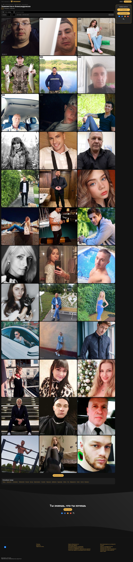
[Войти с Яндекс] (128, 16)
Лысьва (27, 481)
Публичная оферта (72, 545)
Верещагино (73, 481)
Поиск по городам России (106, 546)
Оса (68, 481)
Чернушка (48, 481)
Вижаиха (87, 481)
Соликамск (15, 481)
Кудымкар (59, 481)
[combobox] (8, 12)
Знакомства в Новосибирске (107, 550)
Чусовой (43, 481)
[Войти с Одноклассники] (125, 16)
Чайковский (21, 481)
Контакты (38, 545)
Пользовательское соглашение (75, 546)
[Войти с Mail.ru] (122, 16)
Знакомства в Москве (105, 547)
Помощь (38, 544)
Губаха (64, 481)
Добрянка (54, 481)
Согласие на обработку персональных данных (79, 549)
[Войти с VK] (119, 16)
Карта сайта (103, 551)
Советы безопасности (73, 544)
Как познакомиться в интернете (107, 544)
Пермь (4, 481)
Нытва (82, 481)
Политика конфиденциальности (75, 547)
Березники (9, 481)
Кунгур (31, 481)
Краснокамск (37, 481)
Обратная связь (40, 546)
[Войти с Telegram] (124, 19)
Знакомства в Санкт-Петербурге (108, 549)
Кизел (78, 481)
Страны (102, 545)
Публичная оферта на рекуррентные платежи (79, 550)
